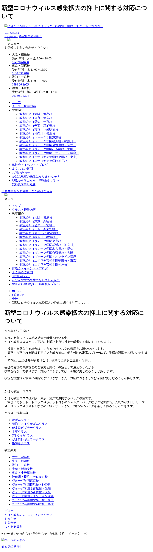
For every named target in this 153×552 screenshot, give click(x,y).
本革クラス (19, 431)
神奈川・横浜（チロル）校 (30, 476)
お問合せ (10, 522)
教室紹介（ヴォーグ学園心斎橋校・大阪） (47, 149)
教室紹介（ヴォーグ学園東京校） (41, 137)
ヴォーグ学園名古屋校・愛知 (31, 488)
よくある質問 (13, 526)
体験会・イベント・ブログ (30, 164)
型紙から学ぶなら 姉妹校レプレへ (36, 180)
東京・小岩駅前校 (24, 472)
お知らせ (10, 518)
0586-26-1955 (20, 84)
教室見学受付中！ (30, 36)
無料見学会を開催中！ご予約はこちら (26, 191)
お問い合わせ (21, 172)
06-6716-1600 (20, 62)
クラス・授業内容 (24, 106)
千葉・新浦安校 (22, 468)
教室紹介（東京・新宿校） (37, 117)
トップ (16, 102)
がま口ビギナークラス (27, 427)
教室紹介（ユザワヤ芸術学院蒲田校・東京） (49, 157)
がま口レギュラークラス (28, 439)
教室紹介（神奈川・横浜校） (38, 133)
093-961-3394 (20, 95)
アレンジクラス (22, 435)
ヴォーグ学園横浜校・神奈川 (31, 484)
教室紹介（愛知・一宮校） (37, 121)
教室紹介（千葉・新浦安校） (38, 125)
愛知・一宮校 (21, 464)
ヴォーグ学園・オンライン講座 (33, 496)
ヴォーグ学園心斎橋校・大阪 (31, 492)
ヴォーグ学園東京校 (25, 480)
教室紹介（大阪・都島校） (37, 114)
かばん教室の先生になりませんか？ (36, 176)
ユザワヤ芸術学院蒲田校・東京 (33, 500)
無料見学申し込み (24, 184)
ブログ (8, 511)
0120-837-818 (20, 73)
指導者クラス (21, 443)
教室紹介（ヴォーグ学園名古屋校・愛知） (47, 145)
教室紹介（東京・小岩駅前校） (40, 129)
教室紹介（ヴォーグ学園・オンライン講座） (49, 153)
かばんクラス (21, 419)
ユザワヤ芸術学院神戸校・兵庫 (33, 504)
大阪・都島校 (21, 457)
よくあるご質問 (22, 168)
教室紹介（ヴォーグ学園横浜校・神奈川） (47, 141)
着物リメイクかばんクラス (30, 423)
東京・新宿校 (21, 461)
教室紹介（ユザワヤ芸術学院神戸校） (44, 160)
